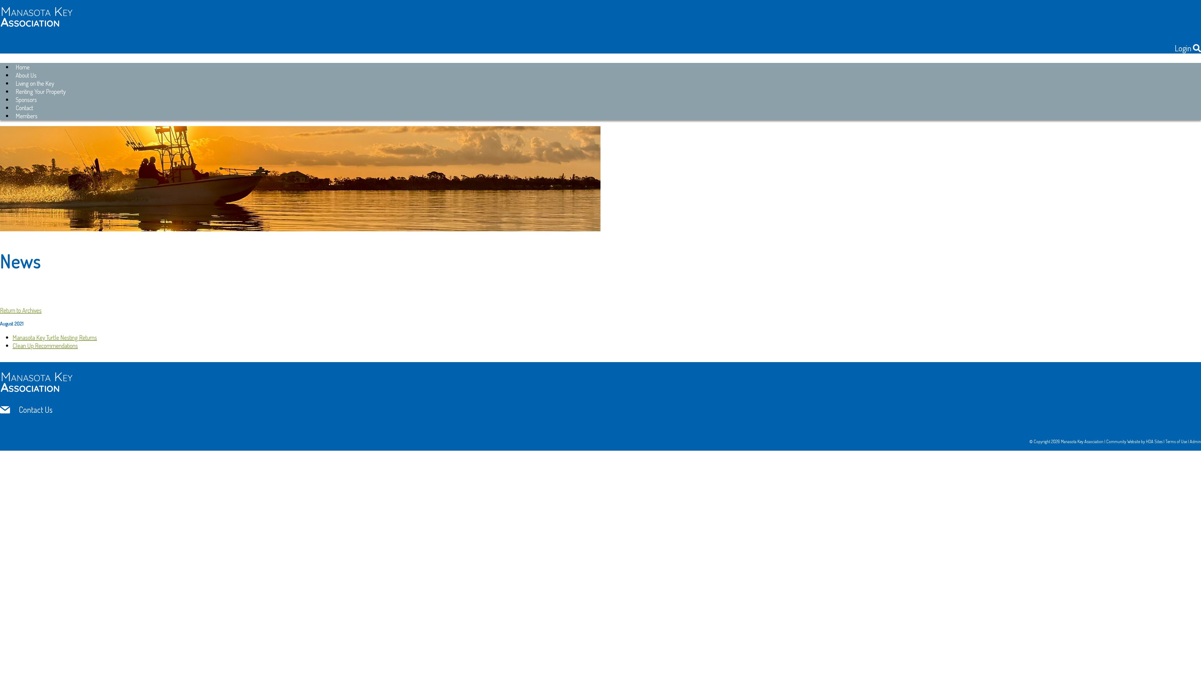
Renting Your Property (41, 91)
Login (1183, 48)
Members (27, 116)
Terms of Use (1176, 441)
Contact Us (36, 409)
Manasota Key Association (1082, 441)
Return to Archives (21, 310)
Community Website (1123, 441)
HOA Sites (1154, 441)
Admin (1195, 441)
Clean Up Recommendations (45, 345)
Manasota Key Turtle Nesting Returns (55, 337)
